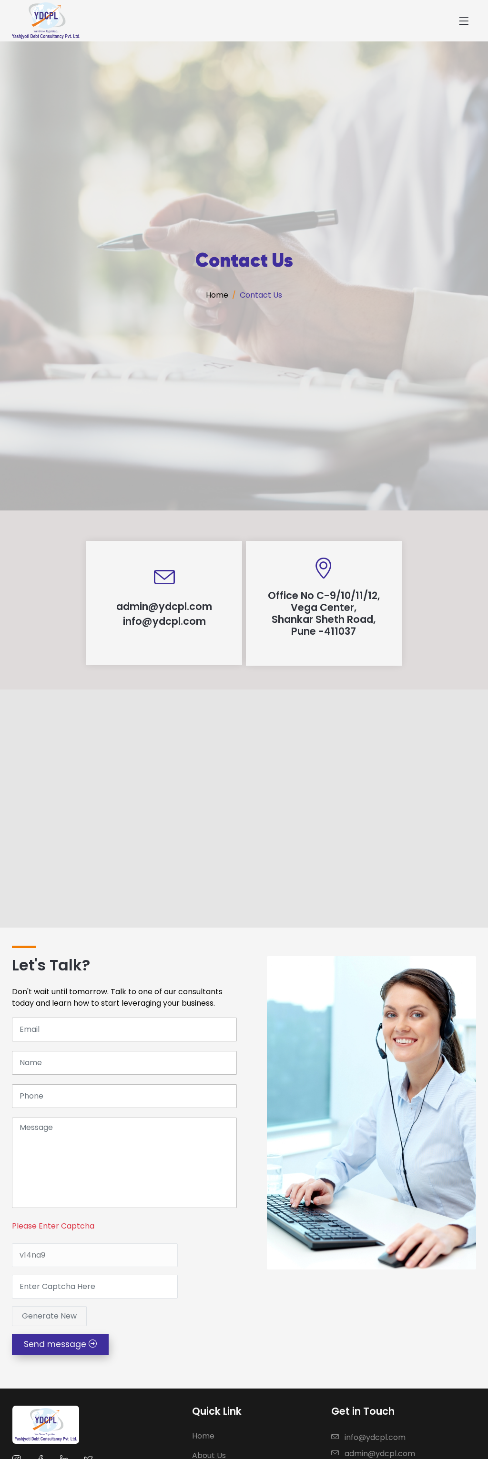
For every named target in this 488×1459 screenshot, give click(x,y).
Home (217, 295)
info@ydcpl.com (375, 1437)
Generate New (49, 1315)
